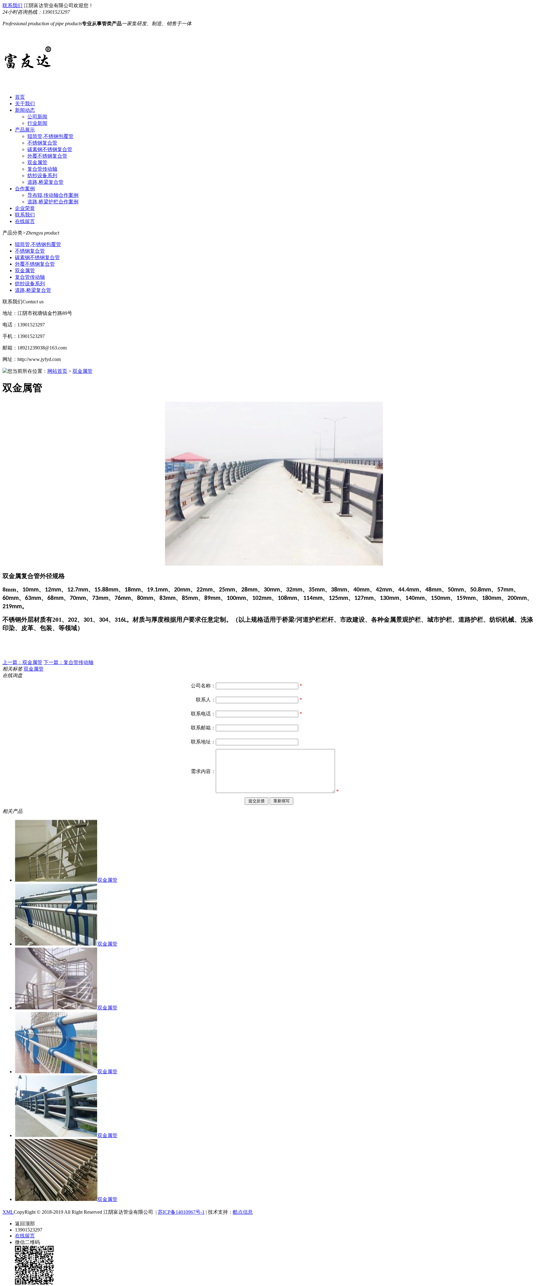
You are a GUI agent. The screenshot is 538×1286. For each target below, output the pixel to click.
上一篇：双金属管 (22, 662)
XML (8, 1212)
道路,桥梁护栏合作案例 (52, 201)
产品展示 (25, 129)
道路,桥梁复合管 (45, 182)
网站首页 (57, 371)
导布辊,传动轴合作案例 (52, 195)
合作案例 (25, 188)
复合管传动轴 (42, 169)
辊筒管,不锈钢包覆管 (50, 136)
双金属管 (37, 162)
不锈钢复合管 (42, 142)
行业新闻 (37, 123)
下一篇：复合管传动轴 (68, 662)
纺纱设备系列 (42, 175)
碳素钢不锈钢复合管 (49, 149)
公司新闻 (37, 116)
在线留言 (25, 221)
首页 (20, 97)
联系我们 (12, 5)
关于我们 (25, 103)
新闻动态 (25, 110)
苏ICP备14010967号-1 (181, 1212)
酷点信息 (243, 1212)
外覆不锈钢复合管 (47, 156)
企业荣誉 (25, 208)
